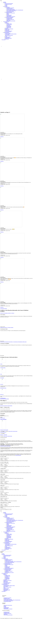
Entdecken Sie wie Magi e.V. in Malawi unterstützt (6, 327)
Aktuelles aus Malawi (6, 588)
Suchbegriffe (2, 551)
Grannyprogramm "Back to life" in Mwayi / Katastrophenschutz (13, 561)
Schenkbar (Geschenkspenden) (7, 580)
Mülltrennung (7, 571)
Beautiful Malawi (6, 589)
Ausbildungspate (7, 578)
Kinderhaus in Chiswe (8, 560)
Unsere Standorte (6, 558)
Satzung (5, 557)
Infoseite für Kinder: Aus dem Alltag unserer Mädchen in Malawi (9, 585)
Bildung (6, 565)
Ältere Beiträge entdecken (3, 308)
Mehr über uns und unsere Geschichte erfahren (6, 405)
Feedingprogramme (7, 566)
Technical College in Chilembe (8, 599)
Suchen (1, 552)
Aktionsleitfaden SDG (6, 583)
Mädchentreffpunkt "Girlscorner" (9, 568)
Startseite (3, 553)
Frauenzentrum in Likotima (7, 601)
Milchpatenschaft (7, 577)
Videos (4, 587)
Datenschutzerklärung (18, 455)
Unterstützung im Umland (7, 563)
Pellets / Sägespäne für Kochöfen (9, 572)
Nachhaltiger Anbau (7, 570)
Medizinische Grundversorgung (9, 564)
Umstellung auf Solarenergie (7, 613)
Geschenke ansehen (2, 367)
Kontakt (5, 556)
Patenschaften (5, 574)
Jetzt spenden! (2, 377)
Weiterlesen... (2, 136)
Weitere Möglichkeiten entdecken (4, 398)
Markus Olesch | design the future (13, 431)
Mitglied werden (6, 581)
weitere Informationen (3, 419)
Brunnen (5, 606)
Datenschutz (5, 434)
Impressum (1, 434)
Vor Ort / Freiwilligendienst (7, 582)
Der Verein (3, 554)
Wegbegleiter (5, 579)
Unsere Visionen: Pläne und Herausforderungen (7, 586)
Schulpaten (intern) (7, 575)
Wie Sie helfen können (5, 573)
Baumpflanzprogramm (8, 569)
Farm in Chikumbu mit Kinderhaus (9, 562)
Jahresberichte (5, 590)
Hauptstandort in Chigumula (8, 559)
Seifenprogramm (7, 567)
